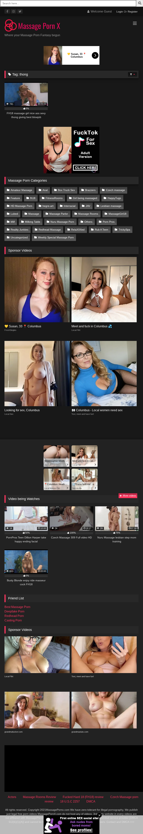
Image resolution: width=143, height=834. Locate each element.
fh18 (32, 198)
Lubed (14, 213)
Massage (33, 213)
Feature (15, 198)
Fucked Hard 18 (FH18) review (83, 797)
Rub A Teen (101, 229)
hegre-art (47, 205)
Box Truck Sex (66, 190)
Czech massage (115, 190)
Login (119, 11)
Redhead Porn (14, 615)
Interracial (69, 205)
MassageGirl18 (117, 213)
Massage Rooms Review (39, 797)
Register (133, 11)
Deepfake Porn (14, 611)
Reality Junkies (19, 229)
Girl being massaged (85, 198)
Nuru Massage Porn (62, 221)
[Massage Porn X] (71, 26)
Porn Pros (109, 221)
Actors (12, 797)
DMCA (90, 801)
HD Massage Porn (21, 205)
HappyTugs (114, 198)
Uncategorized (19, 237)
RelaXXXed (78, 229)
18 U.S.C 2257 (70, 801)
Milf (13, 221)
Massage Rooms (88, 213)
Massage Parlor (58, 213)
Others (88, 221)
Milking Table (32, 221)
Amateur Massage (21, 190)
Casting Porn (13, 620)
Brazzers (90, 190)
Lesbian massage (111, 205)
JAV (88, 205)
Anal (45, 190)
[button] (140, 3)
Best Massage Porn (17, 607)
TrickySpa (124, 229)
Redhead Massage (50, 229)
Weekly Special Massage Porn (56, 237)
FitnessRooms (54, 198)
